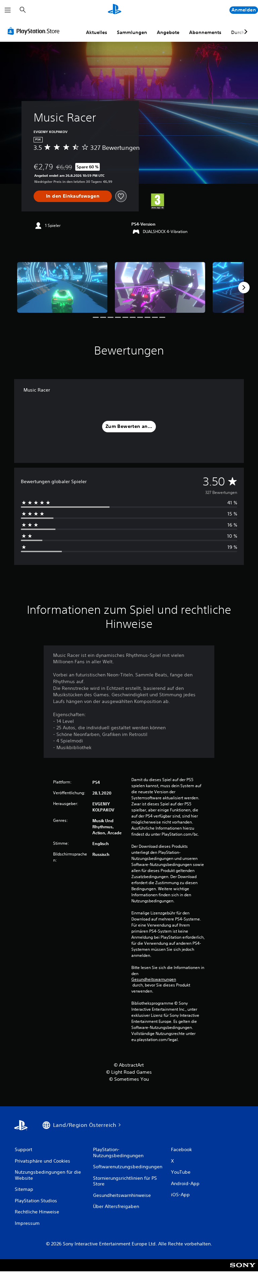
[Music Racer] (62, 287)
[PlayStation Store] (34, 31)
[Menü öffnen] (7, 10)
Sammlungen (132, 32)
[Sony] (242, 1270)
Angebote (168, 32)
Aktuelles (96, 32)
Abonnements (205, 32)
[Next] (244, 287)
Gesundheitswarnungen (153, 979)
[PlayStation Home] (114, 10)
